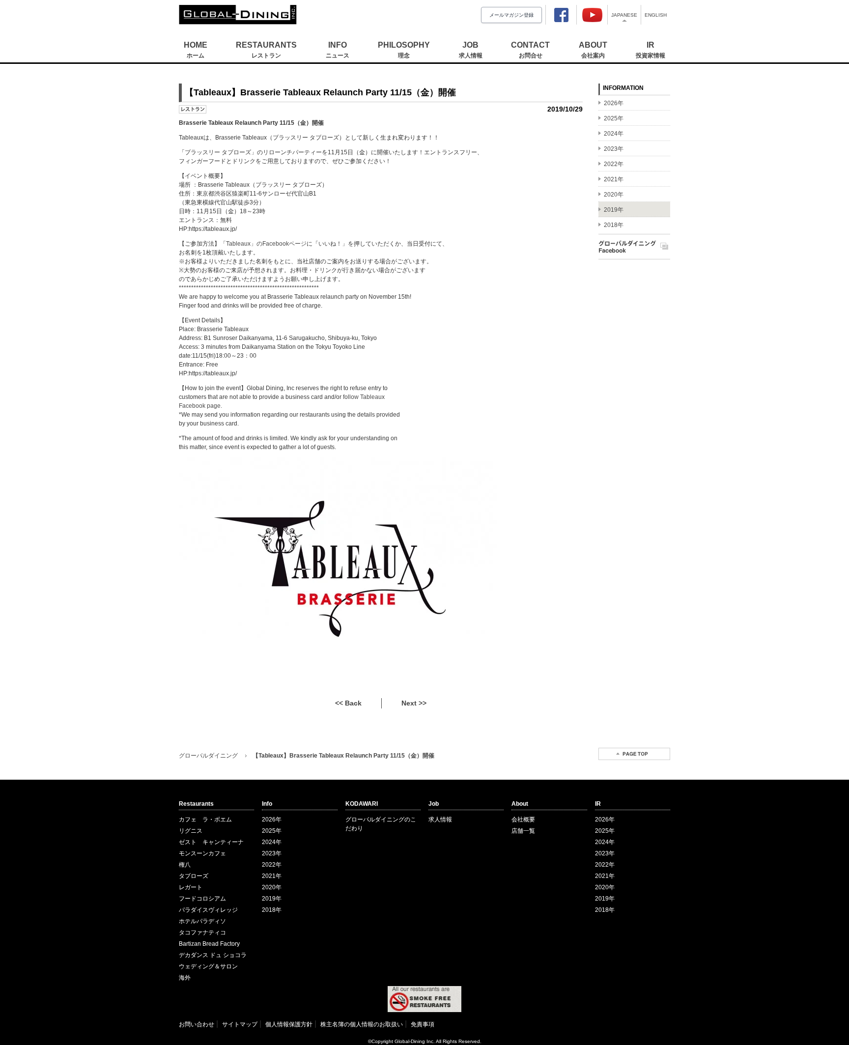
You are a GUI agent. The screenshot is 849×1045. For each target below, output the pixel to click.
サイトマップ (239, 1024)
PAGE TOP (634, 754)
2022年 (272, 864)
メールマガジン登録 (511, 15)
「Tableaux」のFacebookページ (263, 243)
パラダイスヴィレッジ (208, 909)
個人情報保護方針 (288, 1024)
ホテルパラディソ (202, 921)
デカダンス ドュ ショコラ (213, 955)
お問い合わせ (196, 1024)
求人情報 (440, 819)
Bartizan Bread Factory (209, 943)
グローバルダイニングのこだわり (380, 824)
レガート (190, 887)
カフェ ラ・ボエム (205, 819)
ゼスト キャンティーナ (211, 842)
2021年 (272, 876)
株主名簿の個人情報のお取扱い (361, 1024)
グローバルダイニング (208, 756)
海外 (185, 977)
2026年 (272, 819)
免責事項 (422, 1024)
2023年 (272, 853)
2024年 (272, 842)
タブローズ (193, 876)
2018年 (272, 909)
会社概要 (523, 819)
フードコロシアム (202, 898)
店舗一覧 (523, 830)
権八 (185, 864)
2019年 (272, 898)
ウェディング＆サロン (208, 966)
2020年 (272, 887)
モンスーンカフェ (202, 853)
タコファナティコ (202, 932)
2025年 (272, 830)
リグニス (190, 830)
